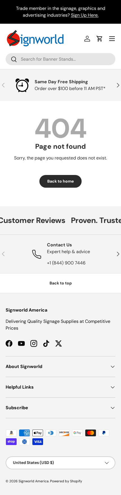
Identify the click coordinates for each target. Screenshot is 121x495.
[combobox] (60, 59)
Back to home (60, 181)
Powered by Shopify (66, 481)
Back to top (61, 283)
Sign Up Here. (84, 15)
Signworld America (34, 481)
